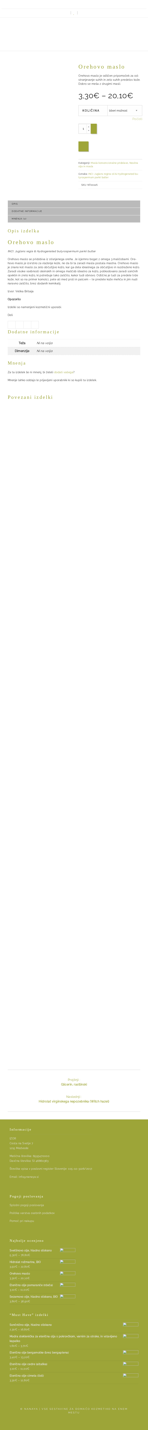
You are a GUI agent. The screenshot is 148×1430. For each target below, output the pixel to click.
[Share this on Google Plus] (27, 325)
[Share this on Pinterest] (35, 325)
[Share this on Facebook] (19, 325)
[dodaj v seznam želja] (83, 146)
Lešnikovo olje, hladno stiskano (74, 874)
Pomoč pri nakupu (22, 1220)
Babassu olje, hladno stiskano (74, 1038)
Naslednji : (74, 1099)
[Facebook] (83, 4)
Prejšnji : (74, 1082)
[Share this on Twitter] (11, 325)
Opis (15, 204)
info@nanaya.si (29, 1176)
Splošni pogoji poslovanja (27, 1205)
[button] (81, 13)
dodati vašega (63, 372)
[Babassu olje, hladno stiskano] (74, 965)
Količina (91, 110)
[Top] (136, 1418)
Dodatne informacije (27, 211)
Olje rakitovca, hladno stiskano (74, 548)
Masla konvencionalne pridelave (109, 163)
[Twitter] (77, 4)
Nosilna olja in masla (46, 542)
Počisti (137, 119)
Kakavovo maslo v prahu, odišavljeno (74, 711)
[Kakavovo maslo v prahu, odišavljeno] (74, 638)
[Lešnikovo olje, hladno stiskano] (74, 801)
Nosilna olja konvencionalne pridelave (89, 542)
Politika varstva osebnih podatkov (32, 1213)
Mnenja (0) (19, 219)
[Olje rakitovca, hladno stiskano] (74, 474)
